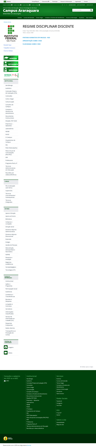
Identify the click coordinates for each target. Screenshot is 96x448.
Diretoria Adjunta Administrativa (11, 230)
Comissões (9, 96)
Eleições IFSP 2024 (11, 121)
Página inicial (7, 22)
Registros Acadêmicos (9, 263)
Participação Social (11, 289)
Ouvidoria (81, 17)
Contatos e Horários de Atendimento (54, 17)
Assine (58, 415)
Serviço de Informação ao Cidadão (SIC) (10, 318)
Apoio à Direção (10, 213)
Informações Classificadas (10, 313)
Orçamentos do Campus (10, 141)
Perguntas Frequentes (9, 324)
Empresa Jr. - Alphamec (10, 125)
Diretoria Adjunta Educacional (11, 235)
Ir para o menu (17, 4)
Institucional (9, 281)
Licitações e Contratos (9, 305)
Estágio (8, 242)
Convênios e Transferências (10, 295)
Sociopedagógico (11, 267)
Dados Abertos (10, 328)
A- (66, 4)
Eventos (20, 17)
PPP (7, 157)
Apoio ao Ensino (11, 216)
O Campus (9, 137)
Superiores (9, 191)
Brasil (9, 1)
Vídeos (10, 353)
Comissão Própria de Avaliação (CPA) (11, 92)
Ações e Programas (9, 285)
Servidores (9, 309)
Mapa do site (90, 5)
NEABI (7, 131)
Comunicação (10, 102)
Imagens (11, 347)
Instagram (59, 403)
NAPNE (8, 254)
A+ (62, 4)
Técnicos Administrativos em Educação (10, 168)
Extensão (8, 239)
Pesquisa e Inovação (9, 258)
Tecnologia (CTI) (10, 270)
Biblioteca (9, 219)
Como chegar (10, 99)
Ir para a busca (26, 4)
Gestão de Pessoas (11, 245)
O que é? (59, 413)
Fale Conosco (89, 17)
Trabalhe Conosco (9, 48)
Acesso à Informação (71, 17)
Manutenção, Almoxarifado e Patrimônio (10, 250)
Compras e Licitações (9, 223)
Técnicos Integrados (9, 201)
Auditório (8, 88)
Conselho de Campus (9, 105)
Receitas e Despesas (9, 300)
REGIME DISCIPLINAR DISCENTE (48, 26)
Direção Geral (10, 227)
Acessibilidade (72, 5)
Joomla (29, 445)
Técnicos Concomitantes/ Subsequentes (10, 195)
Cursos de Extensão (29, 17)
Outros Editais (8, 51)
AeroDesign (9, 85)
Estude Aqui (7, 45)
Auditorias (9, 292)
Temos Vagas (39, 17)
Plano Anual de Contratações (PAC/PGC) (10, 152)
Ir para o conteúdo (7, 4)
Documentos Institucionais (10, 117)
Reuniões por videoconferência (11, 174)
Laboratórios (9, 128)
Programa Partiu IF (11, 163)
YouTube (59, 405)
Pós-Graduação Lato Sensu (10, 187)
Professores (9, 160)
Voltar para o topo (87, 367)
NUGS (7, 134)
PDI (7, 145)
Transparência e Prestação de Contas (11, 333)
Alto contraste (81, 5)
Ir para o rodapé (36, 4)
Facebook (59, 401)
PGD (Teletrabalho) (11, 148)
